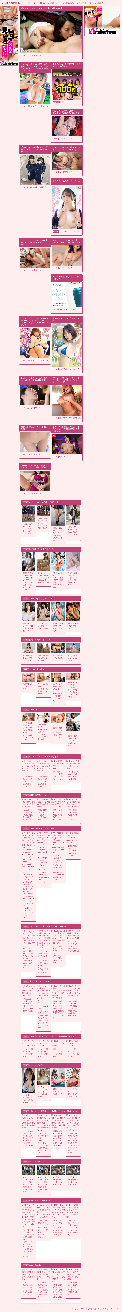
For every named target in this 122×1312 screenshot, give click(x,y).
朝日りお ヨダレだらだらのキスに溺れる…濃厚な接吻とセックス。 (34, 380)
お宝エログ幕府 (36, 1065)
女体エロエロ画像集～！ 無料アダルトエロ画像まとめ (53, 1111)
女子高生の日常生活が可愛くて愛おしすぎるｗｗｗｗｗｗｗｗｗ (58, 1182)
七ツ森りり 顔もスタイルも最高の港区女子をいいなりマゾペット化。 (34, 242)
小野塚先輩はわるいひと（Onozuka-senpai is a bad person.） (73, 850)
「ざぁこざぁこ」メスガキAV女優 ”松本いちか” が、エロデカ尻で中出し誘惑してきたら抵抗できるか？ (34, 321)
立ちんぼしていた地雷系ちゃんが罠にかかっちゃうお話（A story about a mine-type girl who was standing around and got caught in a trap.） (58, 867)
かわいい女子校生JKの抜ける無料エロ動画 (47, 926)
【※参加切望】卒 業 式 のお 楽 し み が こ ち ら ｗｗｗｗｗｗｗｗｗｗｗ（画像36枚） (73, 1227)
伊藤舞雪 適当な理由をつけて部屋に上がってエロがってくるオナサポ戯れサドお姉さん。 (73, 690)
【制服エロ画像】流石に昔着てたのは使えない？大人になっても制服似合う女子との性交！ (58, 1292)
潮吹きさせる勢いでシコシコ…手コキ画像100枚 (41, 8)
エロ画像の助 (35, 1265)
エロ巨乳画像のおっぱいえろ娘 (74, 3)
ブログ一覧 (31, 3)
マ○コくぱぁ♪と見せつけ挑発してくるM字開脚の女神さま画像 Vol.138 (43, 577)
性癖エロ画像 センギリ (39, 640)
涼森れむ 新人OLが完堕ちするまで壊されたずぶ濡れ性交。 (66, 148)
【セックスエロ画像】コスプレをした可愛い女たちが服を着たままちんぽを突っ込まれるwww (28, 1138)
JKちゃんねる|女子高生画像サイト (40, 187)
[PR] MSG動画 (58, 102)
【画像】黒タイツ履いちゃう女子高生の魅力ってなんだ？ (73, 532)
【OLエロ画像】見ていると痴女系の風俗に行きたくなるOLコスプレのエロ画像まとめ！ (43, 732)
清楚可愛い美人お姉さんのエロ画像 (43, 658)
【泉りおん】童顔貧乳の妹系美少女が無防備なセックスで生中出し (58, 815)
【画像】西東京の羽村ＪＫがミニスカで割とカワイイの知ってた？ (43, 523)
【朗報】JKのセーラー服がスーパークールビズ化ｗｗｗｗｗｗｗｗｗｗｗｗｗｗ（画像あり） (58, 1227)
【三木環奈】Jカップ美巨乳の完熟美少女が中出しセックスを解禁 (73, 815)
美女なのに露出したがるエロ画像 (73, 658)
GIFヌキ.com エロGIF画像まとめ (43, 757)
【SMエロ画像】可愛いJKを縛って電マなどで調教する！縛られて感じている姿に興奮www (58, 1138)
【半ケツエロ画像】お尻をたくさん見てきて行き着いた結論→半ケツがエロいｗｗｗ (58, 733)
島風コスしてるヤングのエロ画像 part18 (58, 1091)
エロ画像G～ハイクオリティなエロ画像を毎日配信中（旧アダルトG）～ (60, 1036)
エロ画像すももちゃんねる (69, 231)
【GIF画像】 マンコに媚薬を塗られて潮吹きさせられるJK (58, 776)
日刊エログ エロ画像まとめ (38, 106)
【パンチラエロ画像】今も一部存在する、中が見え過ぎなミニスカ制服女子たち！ (43, 1290)
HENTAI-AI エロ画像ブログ (49, 3)
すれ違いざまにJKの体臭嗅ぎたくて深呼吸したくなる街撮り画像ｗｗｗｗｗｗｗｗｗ (28, 1184)
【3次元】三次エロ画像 (39, 981)
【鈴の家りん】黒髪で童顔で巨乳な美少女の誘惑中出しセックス (28, 815)
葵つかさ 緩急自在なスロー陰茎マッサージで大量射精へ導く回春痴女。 (66, 429)
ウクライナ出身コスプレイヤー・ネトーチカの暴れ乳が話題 (43, 1092)
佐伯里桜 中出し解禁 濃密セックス (73, 626)
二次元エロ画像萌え (98, 3)
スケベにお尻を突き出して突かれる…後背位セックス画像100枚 (43, 688)
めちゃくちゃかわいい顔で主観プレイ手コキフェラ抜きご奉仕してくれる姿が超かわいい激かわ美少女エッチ (28, 958)
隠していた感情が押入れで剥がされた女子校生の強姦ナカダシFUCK (73, 946)
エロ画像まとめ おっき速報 (41, 828)
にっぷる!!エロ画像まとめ (40, 1201)
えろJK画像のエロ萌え (13, 3)
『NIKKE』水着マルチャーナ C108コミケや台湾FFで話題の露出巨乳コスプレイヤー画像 (58, 580)
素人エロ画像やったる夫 (39, 1162)
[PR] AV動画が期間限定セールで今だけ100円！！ (66, 65)
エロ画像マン (35, 710)
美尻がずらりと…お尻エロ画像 (28, 686)
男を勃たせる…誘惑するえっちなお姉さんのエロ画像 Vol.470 (34, 466)
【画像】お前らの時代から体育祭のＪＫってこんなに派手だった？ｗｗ (34, 149)
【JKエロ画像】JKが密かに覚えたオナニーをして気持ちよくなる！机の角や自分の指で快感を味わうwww (43, 1142)
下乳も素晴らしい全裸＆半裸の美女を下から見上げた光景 (43, 815)
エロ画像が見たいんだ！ (39, 795)
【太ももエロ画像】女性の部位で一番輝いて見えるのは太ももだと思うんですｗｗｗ (73, 741)
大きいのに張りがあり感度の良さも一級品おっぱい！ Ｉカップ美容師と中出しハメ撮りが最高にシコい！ (34, 67)
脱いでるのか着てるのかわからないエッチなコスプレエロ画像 (66, 112)
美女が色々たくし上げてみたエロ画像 (28, 658)
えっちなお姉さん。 (34, 55)
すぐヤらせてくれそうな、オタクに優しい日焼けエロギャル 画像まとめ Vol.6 (66, 380)
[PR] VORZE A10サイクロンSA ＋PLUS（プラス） (72, 309)
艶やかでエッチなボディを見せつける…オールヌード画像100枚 (67, 241)
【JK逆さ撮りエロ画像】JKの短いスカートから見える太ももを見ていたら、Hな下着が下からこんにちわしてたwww (73, 1142)
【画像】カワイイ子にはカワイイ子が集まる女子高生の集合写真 (28, 528)
